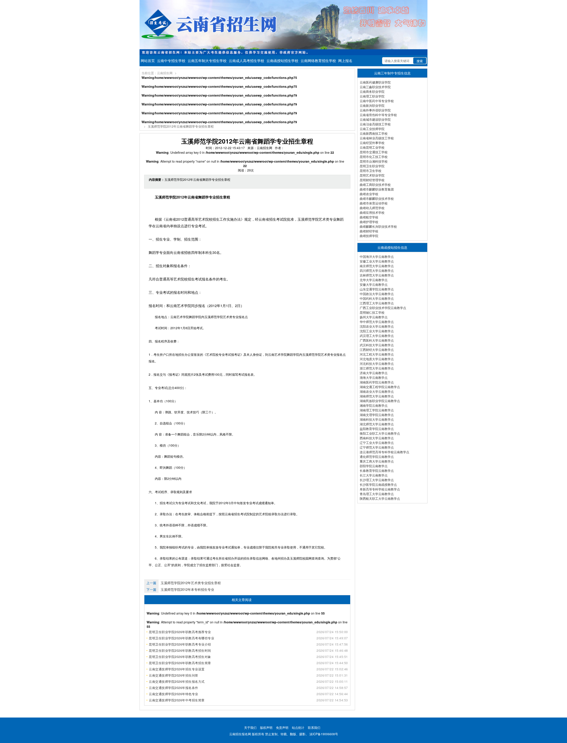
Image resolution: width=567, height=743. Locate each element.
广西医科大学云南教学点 (377, 340)
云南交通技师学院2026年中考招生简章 (177, 700)
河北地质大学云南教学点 (377, 359)
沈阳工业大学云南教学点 (377, 331)
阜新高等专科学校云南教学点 (380, 489)
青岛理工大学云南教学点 (377, 494)
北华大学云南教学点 (374, 280)
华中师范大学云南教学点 (377, 321)
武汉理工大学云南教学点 (377, 335)
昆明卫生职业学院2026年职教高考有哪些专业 (181, 638)
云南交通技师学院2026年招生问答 (173, 675)
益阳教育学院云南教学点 (377, 428)
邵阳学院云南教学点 (374, 466)
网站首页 (148, 60)
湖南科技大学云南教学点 (377, 419)
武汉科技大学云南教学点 (377, 345)
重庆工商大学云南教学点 (377, 461)
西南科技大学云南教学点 (377, 438)
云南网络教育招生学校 (318, 60)
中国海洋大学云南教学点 (377, 256)
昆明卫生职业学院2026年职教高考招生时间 (180, 650)
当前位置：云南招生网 (157, 73)
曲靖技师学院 (369, 235)
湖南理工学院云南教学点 (377, 410)
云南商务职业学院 (372, 91)
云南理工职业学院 (372, 96)
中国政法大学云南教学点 (377, 294)
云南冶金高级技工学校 (375, 124)
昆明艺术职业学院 (372, 175)
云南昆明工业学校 (372, 147)
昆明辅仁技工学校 (372, 312)
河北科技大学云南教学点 (377, 363)
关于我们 (250, 727)
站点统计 (298, 727)
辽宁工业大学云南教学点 (377, 442)
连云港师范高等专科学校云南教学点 (384, 452)
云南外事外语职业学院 (375, 110)
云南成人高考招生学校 (246, 60)
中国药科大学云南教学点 (377, 298)
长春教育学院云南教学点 (377, 470)
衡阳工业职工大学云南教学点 (380, 433)
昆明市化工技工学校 (374, 156)
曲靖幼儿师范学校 (372, 208)
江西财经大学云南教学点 (377, 349)
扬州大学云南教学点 (374, 317)
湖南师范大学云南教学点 (377, 396)
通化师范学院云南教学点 (377, 456)
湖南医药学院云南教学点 (377, 382)
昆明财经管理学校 (372, 180)
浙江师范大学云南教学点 (377, 368)
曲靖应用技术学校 (372, 212)
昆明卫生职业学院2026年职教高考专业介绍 (180, 644)
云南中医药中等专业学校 (377, 101)
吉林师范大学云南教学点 (377, 275)
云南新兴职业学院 (372, 105)
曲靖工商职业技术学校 (375, 184)
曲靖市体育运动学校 (374, 203)
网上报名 (345, 60)
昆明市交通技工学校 (374, 152)
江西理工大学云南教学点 (377, 303)
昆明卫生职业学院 (372, 166)
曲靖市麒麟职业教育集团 (377, 189)
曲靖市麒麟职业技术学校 (377, 198)
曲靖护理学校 (369, 222)
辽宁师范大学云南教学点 (377, 447)
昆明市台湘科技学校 (374, 161)
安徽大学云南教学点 (374, 284)
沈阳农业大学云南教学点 (377, 326)
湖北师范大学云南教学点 (377, 424)
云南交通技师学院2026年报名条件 (173, 687)
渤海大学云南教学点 (374, 377)
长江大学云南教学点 (374, 475)
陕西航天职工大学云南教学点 (380, 498)
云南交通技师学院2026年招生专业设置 (177, 669)
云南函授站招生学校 (282, 60)
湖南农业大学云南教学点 (377, 391)
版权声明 (266, 727)
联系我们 (314, 727)
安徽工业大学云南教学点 (377, 261)
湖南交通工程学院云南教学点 (380, 387)
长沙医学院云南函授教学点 (378, 484)
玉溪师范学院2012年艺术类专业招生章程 (191, 582)
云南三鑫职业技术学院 (375, 87)
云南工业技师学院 (372, 128)
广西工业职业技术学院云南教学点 (383, 307)
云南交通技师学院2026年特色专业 (173, 694)
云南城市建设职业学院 (375, 119)
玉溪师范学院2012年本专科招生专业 (187, 589)
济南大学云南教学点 (374, 373)
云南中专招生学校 (171, 60)
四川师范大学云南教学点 (377, 270)
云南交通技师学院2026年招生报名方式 (177, 681)
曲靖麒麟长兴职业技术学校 (378, 226)
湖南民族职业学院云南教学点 (380, 401)
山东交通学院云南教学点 (377, 289)
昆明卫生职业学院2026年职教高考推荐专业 (180, 632)
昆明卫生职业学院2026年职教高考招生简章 (180, 663)
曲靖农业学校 (369, 194)
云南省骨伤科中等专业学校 (378, 115)
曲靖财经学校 (369, 231)
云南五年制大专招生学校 (207, 60)
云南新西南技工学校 (374, 133)
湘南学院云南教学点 (374, 405)
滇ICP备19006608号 (323, 734)
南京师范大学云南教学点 (377, 266)
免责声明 (282, 727)
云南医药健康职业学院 (375, 82)
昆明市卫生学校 (370, 170)
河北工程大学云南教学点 (377, 354)
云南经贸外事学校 (372, 142)
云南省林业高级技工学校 (377, 138)
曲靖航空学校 (369, 217)
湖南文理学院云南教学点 (377, 414)
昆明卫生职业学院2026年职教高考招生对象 (180, 656)
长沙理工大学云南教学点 (377, 480)
